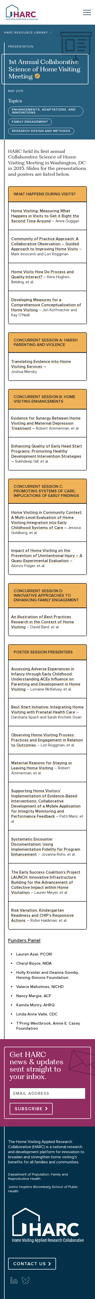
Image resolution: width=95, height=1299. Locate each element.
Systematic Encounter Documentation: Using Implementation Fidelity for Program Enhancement (45, 847)
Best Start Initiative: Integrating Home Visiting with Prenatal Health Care (47, 710)
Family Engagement (30, 122)
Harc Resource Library (26, 33)
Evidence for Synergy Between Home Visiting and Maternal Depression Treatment (46, 423)
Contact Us (29, 1263)
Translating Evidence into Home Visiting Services (41, 364)
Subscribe (29, 1109)
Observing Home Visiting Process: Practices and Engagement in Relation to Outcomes (47, 740)
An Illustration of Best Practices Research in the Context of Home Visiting (42, 622)
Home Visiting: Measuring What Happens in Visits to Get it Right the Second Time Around (45, 216)
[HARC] (47, 1247)
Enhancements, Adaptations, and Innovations (44, 111)
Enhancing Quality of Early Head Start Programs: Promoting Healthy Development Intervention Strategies (46, 451)
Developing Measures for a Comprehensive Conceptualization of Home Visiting (46, 304)
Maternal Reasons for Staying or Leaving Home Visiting (41, 765)
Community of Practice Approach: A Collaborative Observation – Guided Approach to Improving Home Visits (45, 244)
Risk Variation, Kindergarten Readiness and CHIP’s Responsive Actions (42, 915)
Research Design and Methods (41, 131)
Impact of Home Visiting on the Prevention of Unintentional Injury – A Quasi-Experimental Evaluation (46, 555)
